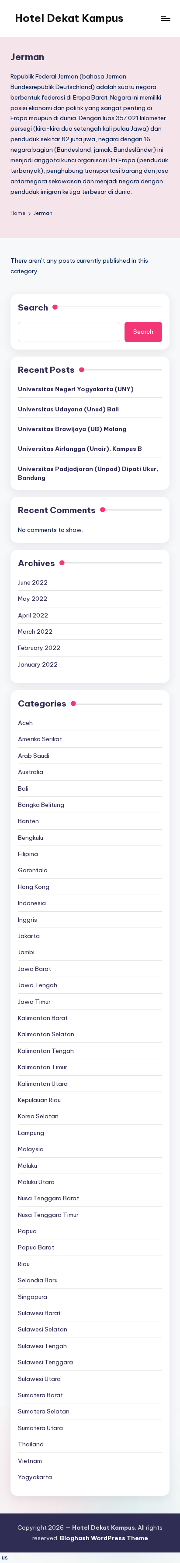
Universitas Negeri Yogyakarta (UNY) (76, 389)
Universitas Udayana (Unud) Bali (68, 409)
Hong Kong (33, 887)
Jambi (26, 952)
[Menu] (165, 18)
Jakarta (29, 936)
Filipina (28, 854)
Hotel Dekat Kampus (69, 18)
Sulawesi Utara (39, 1379)
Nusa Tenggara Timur (48, 1215)
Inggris (27, 920)
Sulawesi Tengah (42, 1346)
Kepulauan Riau (39, 1100)
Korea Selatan (38, 1116)
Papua (27, 1231)
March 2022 (35, 631)
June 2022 (33, 582)
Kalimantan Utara (43, 1084)
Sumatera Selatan (43, 1411)
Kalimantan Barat (43, 1018)
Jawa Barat (34, 969)
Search (33, 307)
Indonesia (32, 903)
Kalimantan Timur (42, 1067)
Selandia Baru (38, 1280)
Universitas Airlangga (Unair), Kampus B (80, 449)
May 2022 (32, 599)
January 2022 (38, 664)
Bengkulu (30, 838)
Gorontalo (33, 870)
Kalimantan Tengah (46, 1051)
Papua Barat (36, 1247)
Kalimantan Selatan (46, 1034)
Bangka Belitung (41, 805)
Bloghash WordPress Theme (104, 1538)
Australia (30, 772)
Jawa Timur (34, 1002)
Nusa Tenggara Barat (48, 1198)
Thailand (31, 1444)
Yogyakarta (35, 1477)
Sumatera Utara (40, 1428)
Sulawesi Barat (39, 1313)
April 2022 (33, 615)
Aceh (25, 723)
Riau (24, 1264)
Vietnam (30, 1461)
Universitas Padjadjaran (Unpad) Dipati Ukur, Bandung (88, 473)
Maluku (27, 1166)
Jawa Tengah (37, 985)
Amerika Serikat (40, 739)
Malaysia (31, 1149)
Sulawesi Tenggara (45, 1362)
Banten (28, 821)
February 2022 (39, 648)
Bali (23, 788)
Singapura (32, 1297)
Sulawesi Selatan (42, 1329)
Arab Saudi (33, 756)
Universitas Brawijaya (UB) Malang (72, 429)
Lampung (31, 1133)
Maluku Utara (36, 1182)
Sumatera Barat (40, 1395)
